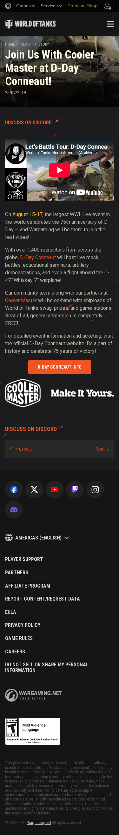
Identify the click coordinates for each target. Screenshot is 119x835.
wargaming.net (33, 695)
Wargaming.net (39, 822)
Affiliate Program (27, 586)
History (42, 44)
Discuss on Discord (28, 123)
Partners (16, 573)
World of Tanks (30, 24)
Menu (110, 24)
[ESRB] (32, 731)
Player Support (24, 559)
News (25, 44)
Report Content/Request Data (42, 599)
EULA (10, 612)
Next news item (102, 449)
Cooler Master (21, 300)
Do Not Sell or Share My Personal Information (47, 667)
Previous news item (21, 449)
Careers (15, 652)
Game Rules (19, 638)
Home (10, 44)
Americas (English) (38, 538)
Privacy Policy (22, 625)
